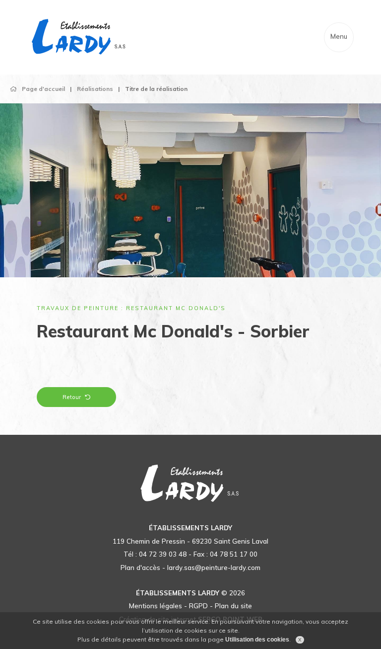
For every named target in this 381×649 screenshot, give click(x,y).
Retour (72, 397)
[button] (29, 200)
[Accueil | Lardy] (79, 37)
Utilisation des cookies (257, 639)
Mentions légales (155, 606)
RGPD (198, 606)
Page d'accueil (43, 88)
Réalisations (95, 88)
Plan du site (233, 606)
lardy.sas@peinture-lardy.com (213, 567)
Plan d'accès (140, 567)
